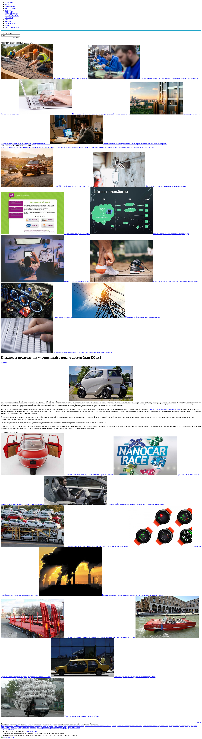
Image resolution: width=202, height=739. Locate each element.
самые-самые (5, 728)
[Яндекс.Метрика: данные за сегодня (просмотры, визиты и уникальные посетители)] (8, 737)
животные (91, 726)
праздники (180, 726)
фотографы (63, 728)
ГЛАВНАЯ (9, 2)
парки (159, 726)
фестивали (46, 728)
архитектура (37, 726)
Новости (8, 21)
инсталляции (100, 726)
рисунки (194, 726)
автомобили (28, 726)
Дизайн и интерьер (12, 27)
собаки (26, 728)
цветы (78, 728)
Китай (11, 726)
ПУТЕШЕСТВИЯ (11, 14)
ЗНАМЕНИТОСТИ (12, 16)
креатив (131, 726)
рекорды (187, 726)
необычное (138, 726)
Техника (4, 363)
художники (72, 728)
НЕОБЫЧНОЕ (10, 6)
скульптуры (19, 728)
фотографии (54, 728)
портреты (172, 726)
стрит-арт (33, 728)
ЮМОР (7, 4)
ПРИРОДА (9, 12)
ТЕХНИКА (9, 10)
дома (64, 726)
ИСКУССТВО (10, 8)
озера (145, 726)
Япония (21, 726)
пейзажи (165, 726)
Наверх (198, 722)
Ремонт (7, 25)
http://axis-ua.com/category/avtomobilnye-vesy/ (164, 409)
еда (86, 726)
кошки (114, 726)
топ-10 (39, 728)
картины (108, 726)
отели (155, 726)
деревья (50, 726)
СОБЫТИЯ (9, 18)
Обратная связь (32, 731)
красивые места (122, 726)
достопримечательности (75, 726)
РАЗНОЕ (8, 20)
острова (150, 726)
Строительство (10, 23)
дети (55, 726)
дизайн (60, 726)
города (45, 726)
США (16, 726)
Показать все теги (7, 729)
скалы (13, 728)
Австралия (5, 726)
